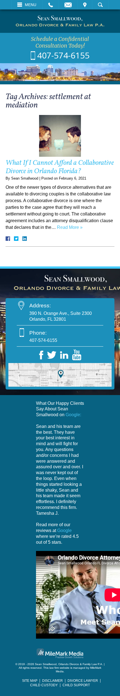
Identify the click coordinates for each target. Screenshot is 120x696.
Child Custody (44, 685)
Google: (73, 414)
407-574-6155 (63, 55)
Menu (30, 5)
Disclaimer (52, 681)
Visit (85, 4)
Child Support (76, 685)
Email (68, 4)
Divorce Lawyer (83, 681)
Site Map (29, 681)
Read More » (70, 227)
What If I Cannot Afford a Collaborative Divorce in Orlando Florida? (60, 167)
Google (64, 530)
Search (100, 4)
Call (51, 4)
